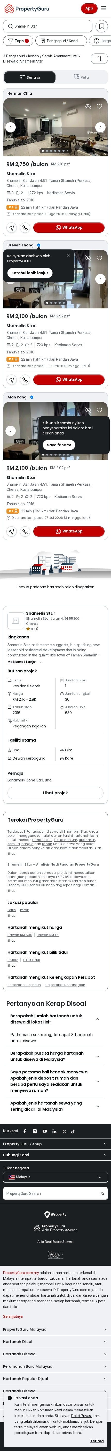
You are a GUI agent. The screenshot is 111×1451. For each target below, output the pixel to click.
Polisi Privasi (81, 1415)
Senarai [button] (33, 77)
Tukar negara (16, 1168)
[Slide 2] (47, 151)
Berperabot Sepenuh (24, 985)
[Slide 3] (51, 151)
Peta (85, 77)
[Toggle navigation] (104, 8)
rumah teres (42, 840)
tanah (47, 844)
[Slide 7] (67, 151)
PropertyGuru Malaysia (24, 1329)
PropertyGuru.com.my (21, 1273)
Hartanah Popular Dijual (25, 1378)
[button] (25, 662)
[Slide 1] (43, 151)
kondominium (65, 840)
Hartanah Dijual (17, 1341)
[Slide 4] (55, 151)
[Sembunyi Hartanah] (88, 106)
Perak (24, 910)
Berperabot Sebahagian (65, 985)
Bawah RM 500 (19, 935)
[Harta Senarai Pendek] (99, 106)
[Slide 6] (63, 151)
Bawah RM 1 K (48, 935)
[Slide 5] (59, 151)
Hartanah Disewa (19, 1354)
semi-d (13, 844)
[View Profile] (55, 93)
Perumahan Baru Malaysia (27, 1366)
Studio (12, 960)
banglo (27, 844)
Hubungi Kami (16, 1155)
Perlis (11, 910)
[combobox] (53, 26)
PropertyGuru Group (22, 1143)
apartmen (87, 840)
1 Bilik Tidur (31, 960)
